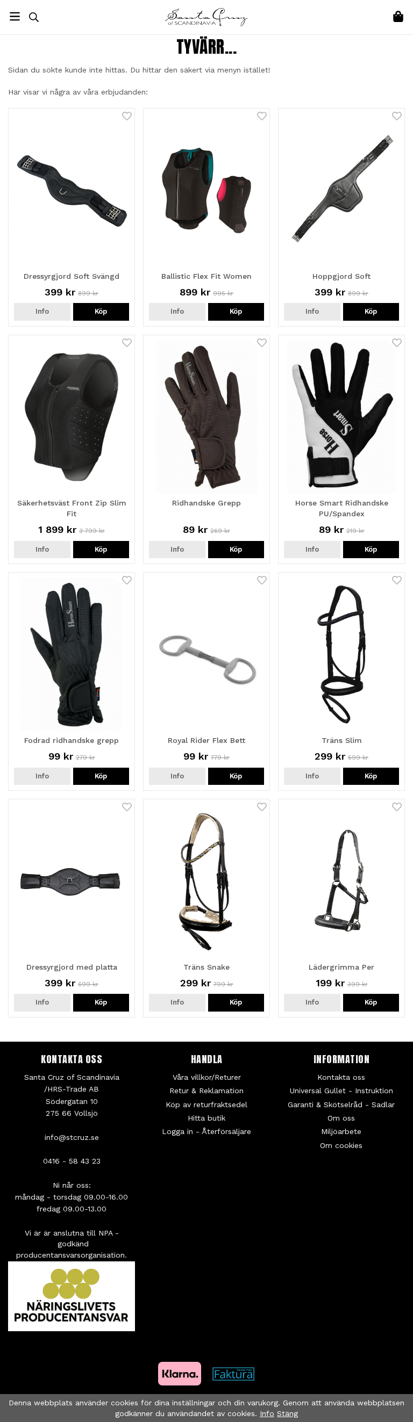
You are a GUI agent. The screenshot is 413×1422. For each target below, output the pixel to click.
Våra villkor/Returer (207, 1077)
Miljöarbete (341, 1131)
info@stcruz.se (72, 1137)
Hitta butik (206, 1118)
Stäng (287, 1413)
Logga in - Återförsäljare (206, 1131)
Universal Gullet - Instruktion (341, 1090)
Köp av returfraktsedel (206, 1104)
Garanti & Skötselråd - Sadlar (341, 1104)
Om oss (341, 1118)
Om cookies (341, 1145)
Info (42, 311)
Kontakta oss (341, 1077)
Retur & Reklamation (206, 1090)
